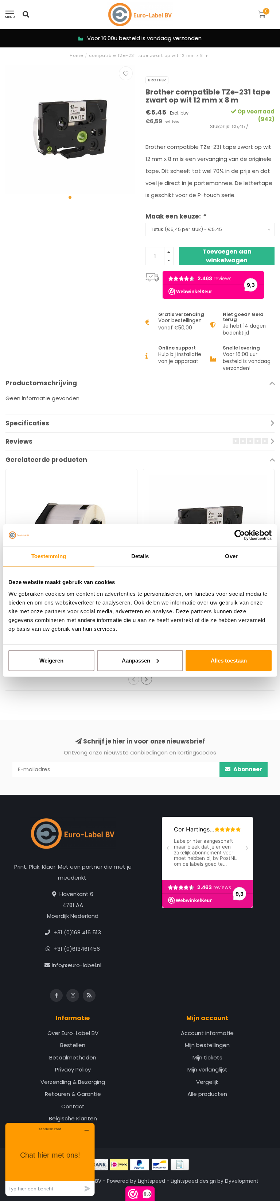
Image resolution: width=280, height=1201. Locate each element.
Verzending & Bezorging (72, 1082)
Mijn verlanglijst (207, 1069)
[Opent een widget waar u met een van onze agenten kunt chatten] (50, 1159)
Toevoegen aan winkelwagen (227, 255)
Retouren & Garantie (73, 1094)
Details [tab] (140, 556)
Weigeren (51, 660)
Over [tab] (231, 556)
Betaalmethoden (72, 1057)
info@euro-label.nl (76, 965)
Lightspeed (151, 1181)
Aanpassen (136, 660)
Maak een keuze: (175, 216)
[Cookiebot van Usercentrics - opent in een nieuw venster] (240, 535)
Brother (157, 80)
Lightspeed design (193, 1181)
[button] (70, 197)
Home (76, 55)
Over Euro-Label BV (72, 1033)
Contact (73, 1106)
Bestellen (72, 1045)
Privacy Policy (73, 1069)
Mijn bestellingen (207, 1045)
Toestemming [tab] (48, 556)
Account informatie (207, 1033)
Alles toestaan (229, 660)
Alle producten (207, 1094)
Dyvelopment (241, 1181)
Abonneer (247, 769)
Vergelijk (207, 1082)
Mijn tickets (207, 1057)
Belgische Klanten (73, 1118)
